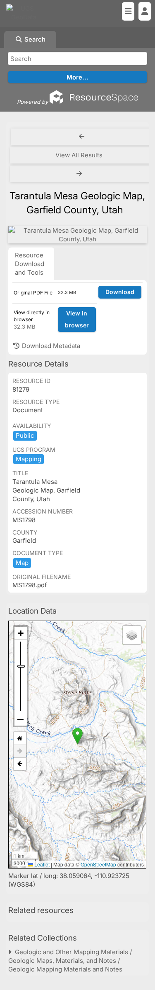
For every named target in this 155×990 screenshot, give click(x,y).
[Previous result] (82, 136)
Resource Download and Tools (29, 263)
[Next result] (80, 174)
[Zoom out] (20, 719)
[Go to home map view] (20, 738)
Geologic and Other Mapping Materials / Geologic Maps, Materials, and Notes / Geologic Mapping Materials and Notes (70, 960)
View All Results (79, 155)
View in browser (77, 319)
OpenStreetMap (98, 864)
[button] (77, 736)
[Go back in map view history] (20, 764)
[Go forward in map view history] (20, 751)
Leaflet (41, 864)
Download (119, 291)
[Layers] (132, 635)
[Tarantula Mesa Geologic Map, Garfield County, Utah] (77, 234)
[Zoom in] (20, 633)
